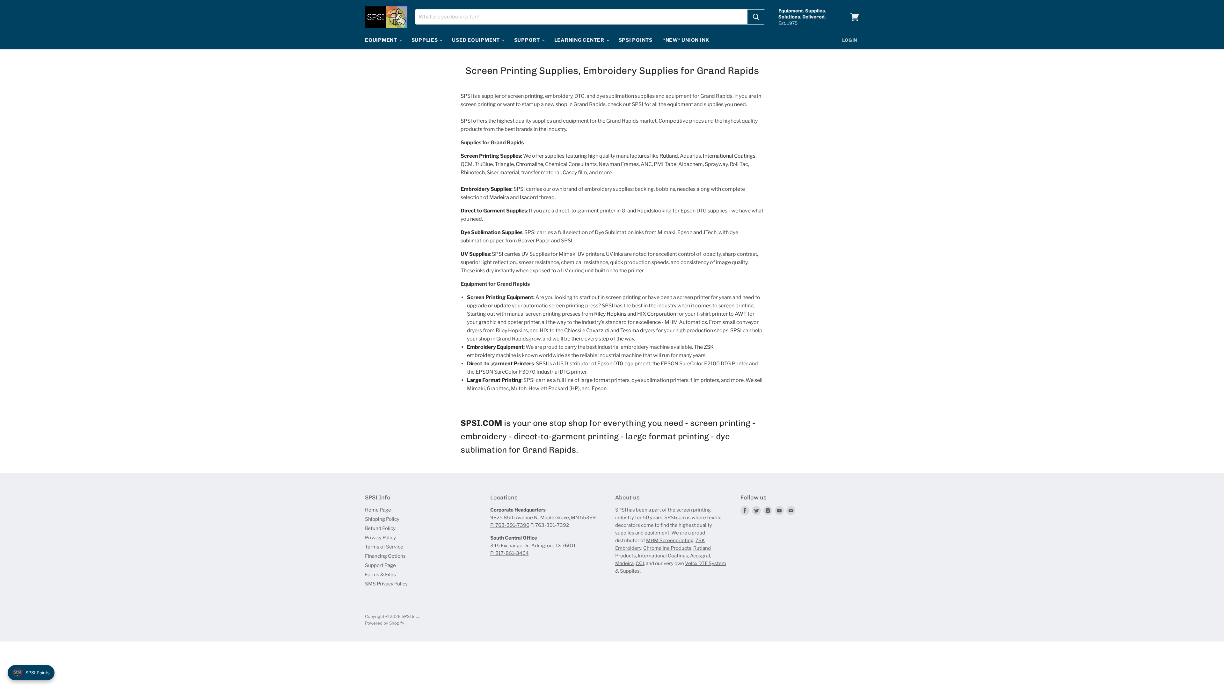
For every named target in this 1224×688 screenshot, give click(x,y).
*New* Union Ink (686, 40)
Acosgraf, (700, 556)
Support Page (380, 565)
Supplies (425, 40)
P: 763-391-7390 (509, 525)
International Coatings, (663, 556)
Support (527, 40)
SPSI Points (635, 40)
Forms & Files (380, 574)
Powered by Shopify (384, 623)
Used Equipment (476, 40)
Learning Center (580, 40)
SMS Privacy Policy (386, 584)
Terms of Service (384, 547)
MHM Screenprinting (670, 540)
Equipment (381, 40)
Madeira (624, 563)
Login (850, 40)
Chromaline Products (667, 548)
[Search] (756, 17)
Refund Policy (380, 528)
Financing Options (385, 556)
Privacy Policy (380, 538)
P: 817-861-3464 (509, 553)
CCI (640, 563)
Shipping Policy (382, 519)
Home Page (378, 510)
